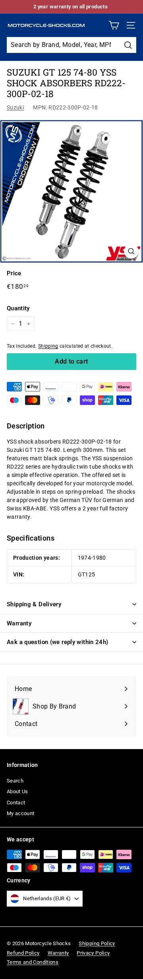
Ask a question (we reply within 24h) (57, 642)
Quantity (18, 308)
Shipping (48, 346)
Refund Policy (23, 953)
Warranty (19, 623)
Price (14, 273)
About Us (17, 791)
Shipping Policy (97, 943)
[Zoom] (131, 251)
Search (15, 781)
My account (21, 813)
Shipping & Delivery (34, 604)
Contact (16, 803)
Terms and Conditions (32, 962)
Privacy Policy (93, 953)
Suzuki (15, 107)
